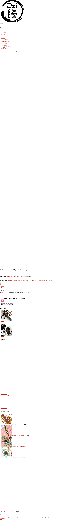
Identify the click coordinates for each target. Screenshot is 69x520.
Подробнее (2, 321)
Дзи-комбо (2, 33)
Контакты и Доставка (4, 48)
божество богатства (38, 280)
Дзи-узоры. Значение (6, 42)
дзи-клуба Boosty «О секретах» (11, 276)
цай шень (49, 280)
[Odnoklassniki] (34, 283)
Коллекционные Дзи (4, 34)
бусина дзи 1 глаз (43, 280)
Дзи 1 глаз (13, 280)
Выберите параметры (4, 394)
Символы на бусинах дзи (7, 43)
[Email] (34, 284)
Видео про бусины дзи (5, 44)
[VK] (34, 282)
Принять (1, 519)
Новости (4, 47)
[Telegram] (34, 281)
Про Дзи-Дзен (3, 38)
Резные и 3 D (27, 280)
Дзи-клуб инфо (5, 45)
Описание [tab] (2, 286)
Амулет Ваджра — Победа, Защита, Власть (8, 395)
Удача (29, 280)
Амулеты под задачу (3, 32)
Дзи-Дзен (1, 23)
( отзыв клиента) (2, 273)
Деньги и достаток (13, 51)
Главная (1, 51)
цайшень (51, 280)
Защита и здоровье (17, 280)
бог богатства (34, 280)
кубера (46, 280)
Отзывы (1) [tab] (2, 287)
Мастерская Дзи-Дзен (5, 39)
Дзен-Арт (2, 35)
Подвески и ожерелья (22, 280)
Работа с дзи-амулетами (6, 41)
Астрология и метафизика (7, 46)
